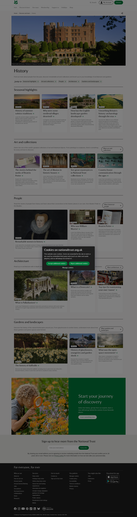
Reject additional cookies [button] (79, 263)
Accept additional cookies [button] (56, 263)
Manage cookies (67, 267)
